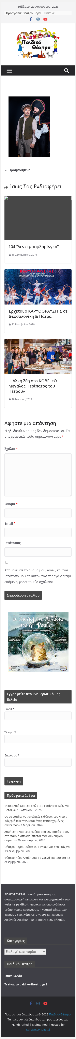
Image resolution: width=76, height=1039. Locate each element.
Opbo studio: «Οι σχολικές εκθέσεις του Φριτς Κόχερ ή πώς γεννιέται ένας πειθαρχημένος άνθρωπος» (35, 821)
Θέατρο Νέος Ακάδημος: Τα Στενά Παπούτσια (35, 858)
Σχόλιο (11, 448)
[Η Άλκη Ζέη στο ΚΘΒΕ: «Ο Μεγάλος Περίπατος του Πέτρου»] (38, 342)
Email (9, 523)
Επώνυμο (11, 755)
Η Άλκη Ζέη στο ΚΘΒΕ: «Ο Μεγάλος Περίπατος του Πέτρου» (33, 386)
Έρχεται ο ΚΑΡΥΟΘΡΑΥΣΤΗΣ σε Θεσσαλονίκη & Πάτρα (38, 313)
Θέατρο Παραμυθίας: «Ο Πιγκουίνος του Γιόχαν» (39, 15)
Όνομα (11, 504)
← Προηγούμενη (17, 170)
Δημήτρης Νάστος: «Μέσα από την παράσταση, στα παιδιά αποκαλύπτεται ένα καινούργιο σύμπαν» (36, 836)
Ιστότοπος (12, 543)
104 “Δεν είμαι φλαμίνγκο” (34, 246)
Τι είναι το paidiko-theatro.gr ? (25, 984)
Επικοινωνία (13, 976)
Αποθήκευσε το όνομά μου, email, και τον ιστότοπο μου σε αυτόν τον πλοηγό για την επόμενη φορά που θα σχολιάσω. (37, 576)
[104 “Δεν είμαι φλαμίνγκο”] (38, 199)
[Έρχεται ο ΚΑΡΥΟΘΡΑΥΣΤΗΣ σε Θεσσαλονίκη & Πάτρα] (38, 272)
